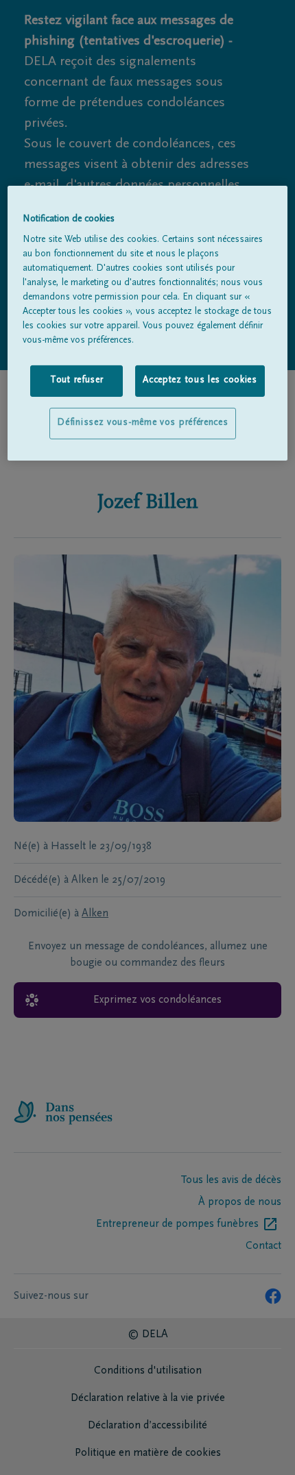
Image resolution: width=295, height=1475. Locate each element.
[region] (148, 323)
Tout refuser (76, 380)
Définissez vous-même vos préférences (142, 423)
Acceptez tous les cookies (200, 380)
